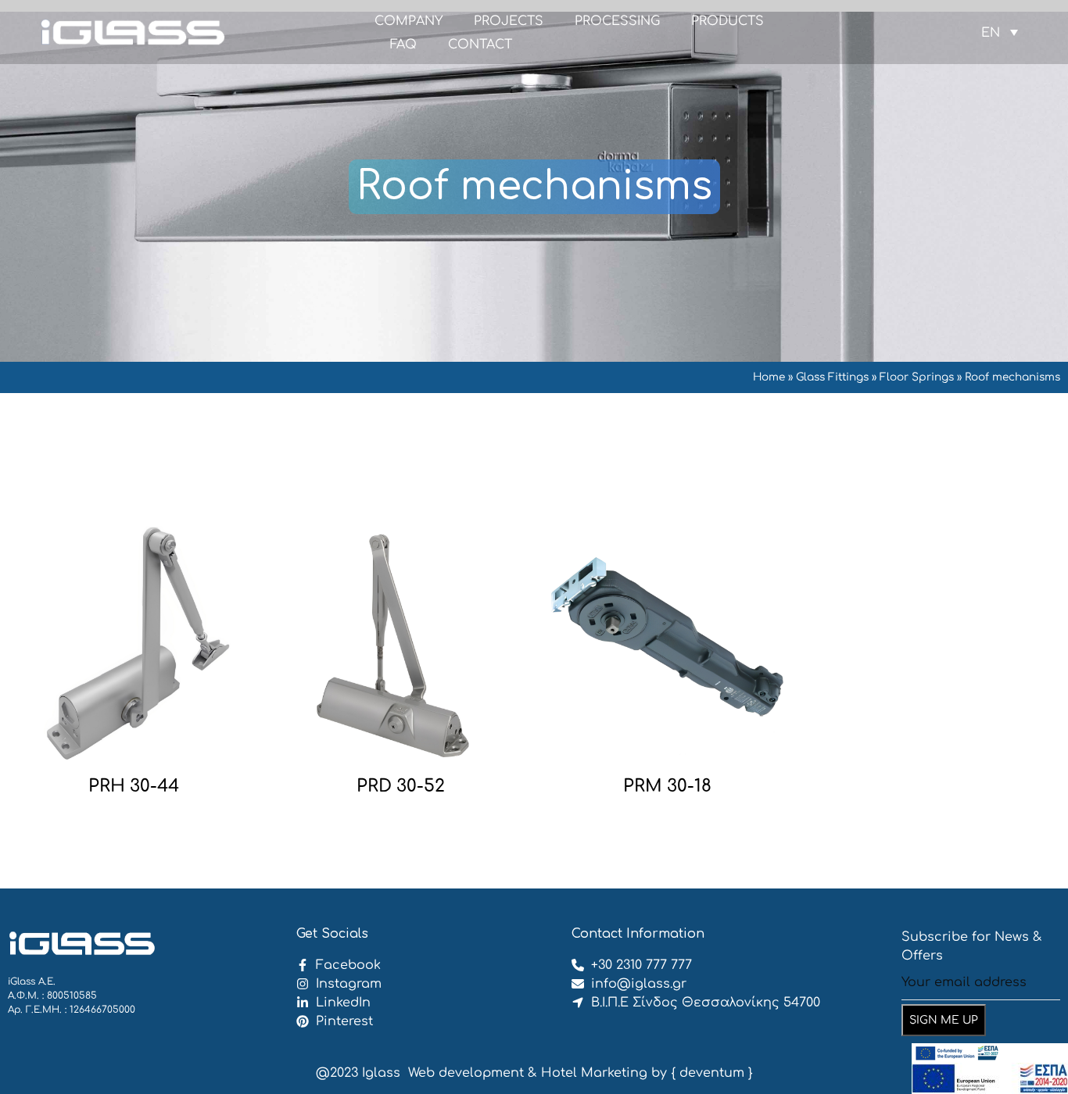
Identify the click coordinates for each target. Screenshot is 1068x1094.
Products (727, 21)
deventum (712, 1073)
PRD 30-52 (401, 786)
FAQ (403, 45)
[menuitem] (999, 32)
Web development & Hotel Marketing (527, 1073)
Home (769, 377)
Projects (508, 21)
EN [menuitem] (990, 32)
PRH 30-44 (133, 786)
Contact (480, 45)
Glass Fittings (832, 377)
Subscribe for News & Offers (971, 946)
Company (409, 21)
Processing (617, 21)
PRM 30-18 (667, 786)
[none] (999, 32)
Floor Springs (917, 377)
